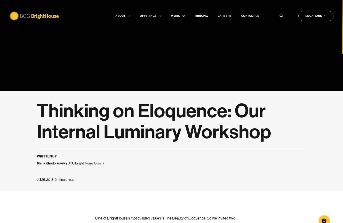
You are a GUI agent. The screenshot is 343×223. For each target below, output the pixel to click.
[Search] (281, 16)
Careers (225, 15)
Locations (313, 15)
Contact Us (250, 15)
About (121, 15)
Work (175, 15)
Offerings (148, 15)
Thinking (201, 15)
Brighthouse (34, 16)
